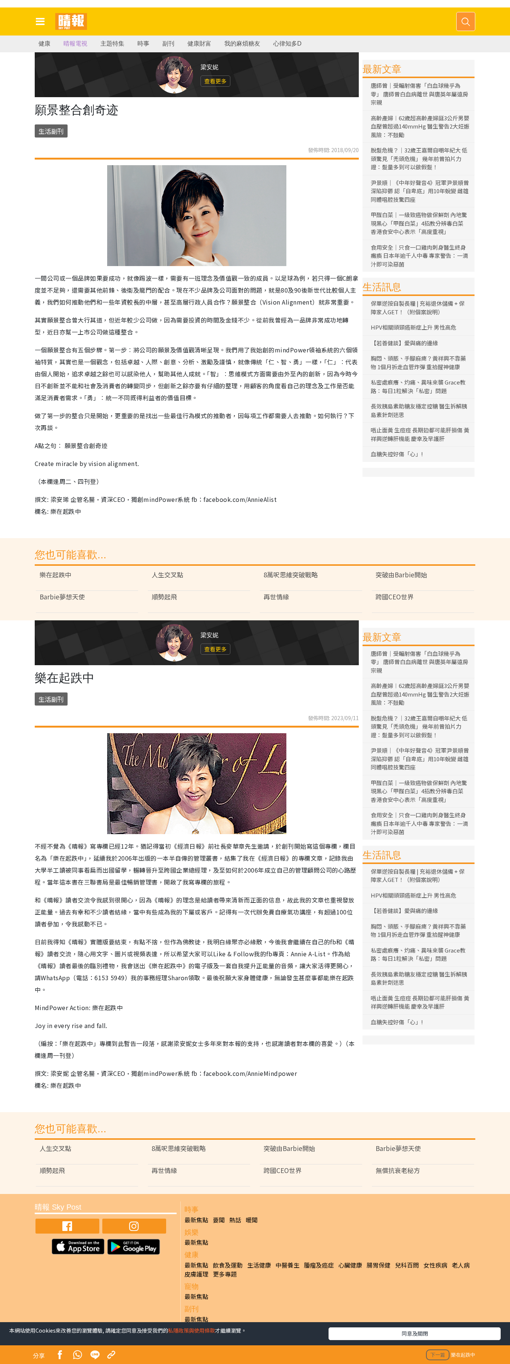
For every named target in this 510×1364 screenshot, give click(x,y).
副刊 (168, 43)
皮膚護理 (196, 1273)
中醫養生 (287, 1264)
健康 (44, 43)
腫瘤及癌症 (319, 1264)
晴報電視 (75, 43)
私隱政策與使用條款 (191, 1330)
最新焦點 (196, 1219)
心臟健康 (350, 1264)
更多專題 (225, 1273)
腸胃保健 (379, 1264)
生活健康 (259, 1264)
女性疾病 (435, 1264)
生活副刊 (51, 131)
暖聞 (252, 1219)
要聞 (219, 1219)
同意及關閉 (415, 1333)
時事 (143, 43)
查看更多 (215, 81)
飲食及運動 (228, 1264)
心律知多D (287, 43)
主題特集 (112, 43)
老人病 (461, 1264)
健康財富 (199, 43)
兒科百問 (407, 1264)
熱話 (235, 1219)
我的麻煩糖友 (242, 43)
